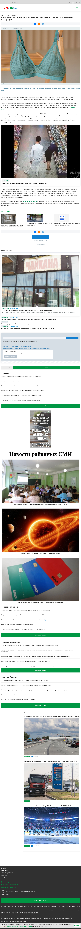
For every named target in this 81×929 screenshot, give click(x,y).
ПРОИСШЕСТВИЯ (14, 308)
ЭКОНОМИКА (27, 801)
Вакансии (4, 875)
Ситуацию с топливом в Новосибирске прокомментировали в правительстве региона (50, 761)
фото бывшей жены (29, 201)
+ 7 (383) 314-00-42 (14, 912)
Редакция (4, 870)
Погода (3, 878)
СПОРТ (26, 845)
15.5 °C (11, 2)
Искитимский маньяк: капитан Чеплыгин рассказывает (17, 346)
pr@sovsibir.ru (23, 913)
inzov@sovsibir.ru (36, 912)
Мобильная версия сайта (9, 887)
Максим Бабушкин (17, 28)
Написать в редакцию (40, 900)
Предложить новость (40, 237)
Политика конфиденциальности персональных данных (13, 921)
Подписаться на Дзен (10, 356)
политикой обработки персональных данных (19, 926)
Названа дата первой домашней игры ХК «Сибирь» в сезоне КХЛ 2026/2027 (47, 806)
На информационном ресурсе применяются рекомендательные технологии (18, 916)
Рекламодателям (7, 873)
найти (46, 367)
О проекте (4, 868)
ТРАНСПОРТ (26, 756)
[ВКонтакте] (35, 24)
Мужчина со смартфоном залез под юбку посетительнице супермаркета (24, 183)
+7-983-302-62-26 (35, 913)
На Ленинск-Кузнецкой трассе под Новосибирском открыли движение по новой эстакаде (51, 716)
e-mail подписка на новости (12, 882)
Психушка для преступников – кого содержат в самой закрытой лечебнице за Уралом (26, 348)
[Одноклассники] (39, 24)
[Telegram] (43, 24)
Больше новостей (40, 406)
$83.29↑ (16, 2)
